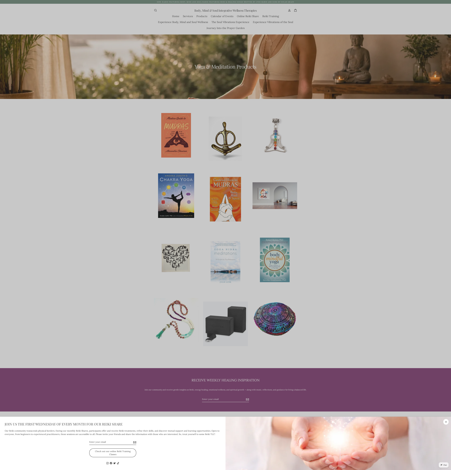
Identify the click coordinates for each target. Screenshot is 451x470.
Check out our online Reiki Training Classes (113, 453)
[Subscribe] (134, 442)
